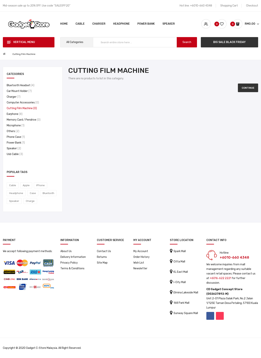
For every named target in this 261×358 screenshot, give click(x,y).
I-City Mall (179, 282)
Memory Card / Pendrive (23, 119)
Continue (248, 87)
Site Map (102, 262)
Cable (12, 185)
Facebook (210, 316)
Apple (26, 185)
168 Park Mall (181, 302)
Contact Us (104, 251)
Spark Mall (179, 251)
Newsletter (140, 268)
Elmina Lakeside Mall (185, 292)
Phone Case (15, 137)
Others (12, 131)
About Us (66, 251)
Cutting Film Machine (23, 54)
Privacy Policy (69, 262)
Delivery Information (73, 257)
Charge (30, 201)
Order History (141, 257)
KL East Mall (180, 272)
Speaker (13, 148)
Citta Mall (179, 261)
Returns (102, 257)
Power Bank (15, 142)
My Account (140, 251)
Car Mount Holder (19, 91)
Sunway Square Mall (185, 313)
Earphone (14, 114)
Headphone (16, 193)
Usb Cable (14, 154)
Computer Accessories (22, 102)
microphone (15, 125)
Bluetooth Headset (20, 85)
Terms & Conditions (72, 268)
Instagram (220, 316)
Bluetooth (48, 193)
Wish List (138, 262)
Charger (13, 96)
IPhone (40, 185)
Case (33, 193)
